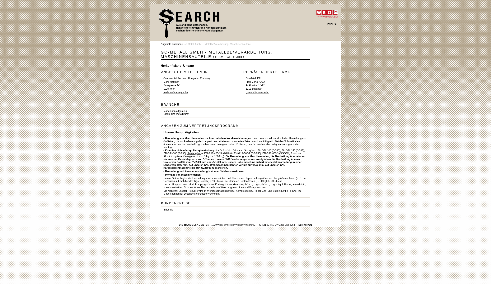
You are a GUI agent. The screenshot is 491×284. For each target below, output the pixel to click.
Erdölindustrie (280, 190)
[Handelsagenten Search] (189, 23)
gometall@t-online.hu (257, 92)
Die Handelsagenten (194, 225)
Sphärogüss (194, 153)
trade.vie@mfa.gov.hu (175, 92)
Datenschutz (305, 225)
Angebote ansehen (171, 44)
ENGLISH (332, 24)
